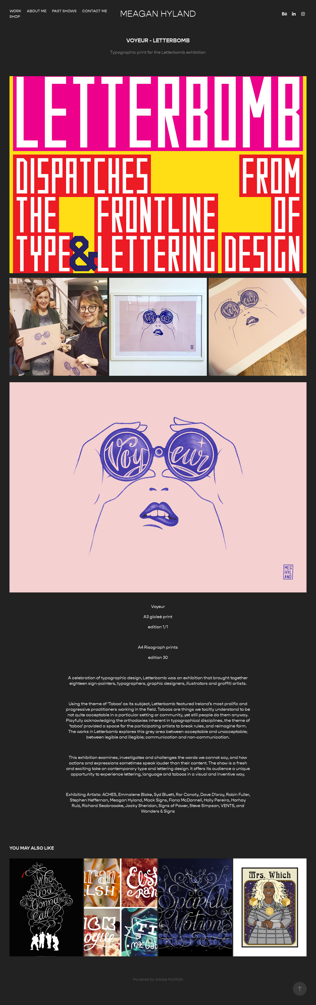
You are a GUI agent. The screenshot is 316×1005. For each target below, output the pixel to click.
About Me (36, 11)
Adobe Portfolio (169, 979)
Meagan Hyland (158, 14)
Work (15, 11)
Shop (14, 16)
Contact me (94, 11)
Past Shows (64, 11)
